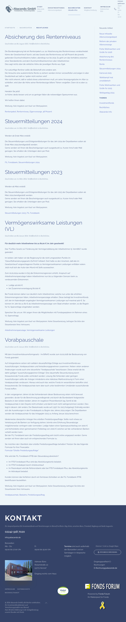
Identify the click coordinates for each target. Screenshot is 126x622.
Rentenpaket (10, 112)
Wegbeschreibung (108, 552)
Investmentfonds (106, 103)
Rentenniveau (23, 112)
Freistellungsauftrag (36, 495)
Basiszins (23, 495)
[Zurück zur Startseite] (21, 9)
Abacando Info (105, 112)
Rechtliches (45, 44)
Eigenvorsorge (36, 112)
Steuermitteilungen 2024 (33, 121)
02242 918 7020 (15, 531)
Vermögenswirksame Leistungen (41, 330)
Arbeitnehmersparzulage (15, 330)
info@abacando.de (13, 537)
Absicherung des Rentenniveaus (43, 37)
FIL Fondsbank (11, 162)
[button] (56, 9)
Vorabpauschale (24, 340)
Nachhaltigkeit (12, 593)
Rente (102, 64)
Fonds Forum (104, 594)
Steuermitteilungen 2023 (33, 172)
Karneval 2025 (105, 73)
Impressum (10, 589)
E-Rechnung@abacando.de (105, 568)
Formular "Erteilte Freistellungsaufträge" (22, 450)
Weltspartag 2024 (106, 93)
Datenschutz (23, 589)
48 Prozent (47, 112)
